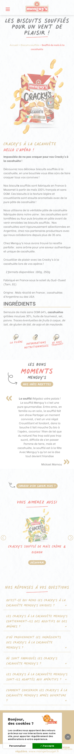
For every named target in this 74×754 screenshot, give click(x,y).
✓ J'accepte (47, 746)
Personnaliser (17, 746)
